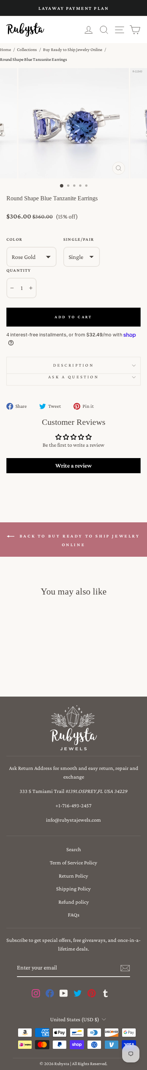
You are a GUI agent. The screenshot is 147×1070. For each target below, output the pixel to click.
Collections (27, 49)
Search (73, 849)
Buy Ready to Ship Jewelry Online (72, 49)
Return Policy (73, 876)
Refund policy (73, 902)
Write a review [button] (73, 465)
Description (73, 365)
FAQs (74, 915)
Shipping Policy (73, 889)
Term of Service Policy (73, 862)
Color (14, 239)
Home (5, 49)
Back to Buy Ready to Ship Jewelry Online (78, 540)
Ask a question (73, 376)
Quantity (18, 270)
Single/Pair (78, 239)
